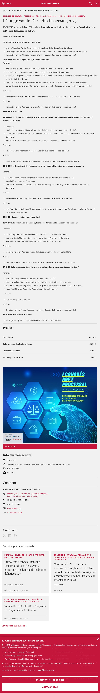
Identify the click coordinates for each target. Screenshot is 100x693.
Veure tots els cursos (13, 626)
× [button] (97, 639)
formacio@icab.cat (14, 512)
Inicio (5, 10)
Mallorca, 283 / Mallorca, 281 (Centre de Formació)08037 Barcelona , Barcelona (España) (27, 495)
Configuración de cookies (50, 680)
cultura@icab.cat (14, 508)
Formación (16, 10)
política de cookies (47, 670)
